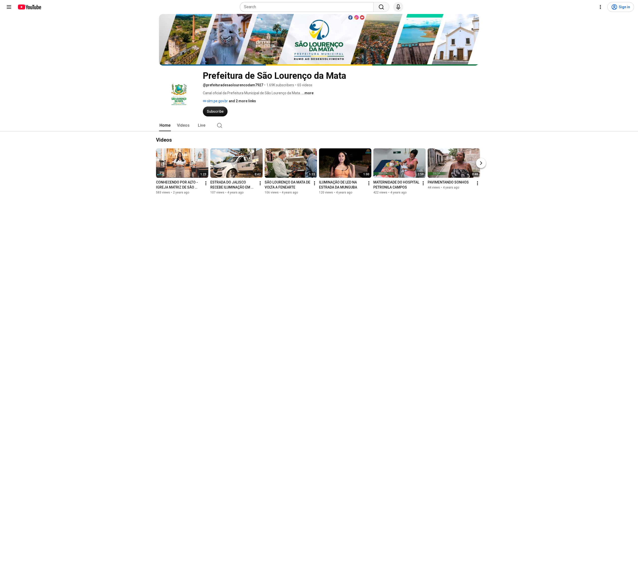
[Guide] (9, 7)
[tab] (165, 125)
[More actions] (206, 183)
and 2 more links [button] (242, 101)
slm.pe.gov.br (217, 101)
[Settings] (600, 7)
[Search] (381, 7)
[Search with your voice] (398, 7)
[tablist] (319, 125)
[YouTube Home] (29, 7)
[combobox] (308, 7)
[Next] (481, 163)
